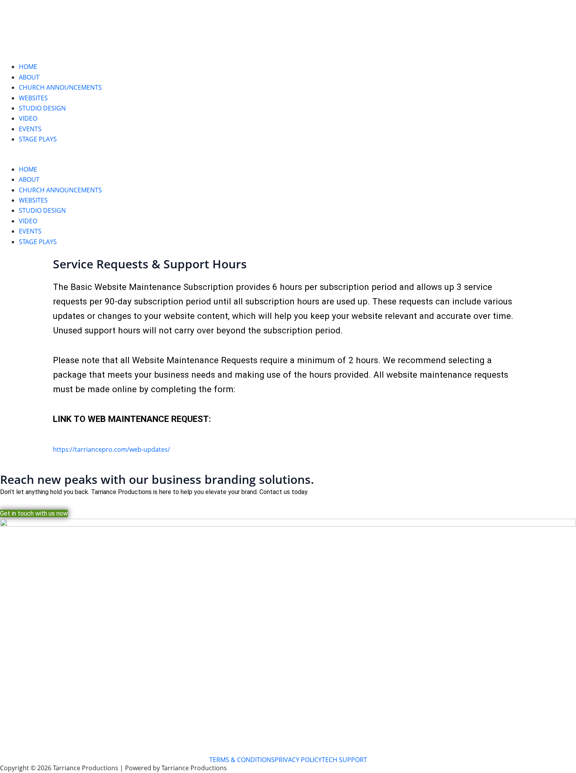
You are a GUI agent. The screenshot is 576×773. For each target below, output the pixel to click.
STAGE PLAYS (38, 139)
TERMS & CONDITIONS (242, 760)
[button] (288, 159)
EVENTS (30, 129)
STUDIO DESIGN (42, 108)
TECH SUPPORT (344, 760)
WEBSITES (33, 98)
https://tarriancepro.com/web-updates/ (111, 449)
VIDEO (28, 118)
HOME (28, 66)
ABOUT (29, 77)
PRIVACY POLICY (298, 760)
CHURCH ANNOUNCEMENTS (60, 87)
